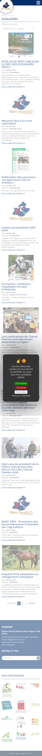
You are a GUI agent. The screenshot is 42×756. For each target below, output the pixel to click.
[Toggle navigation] (38, 2)
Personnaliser (21, 392)
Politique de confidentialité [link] (21, 396)
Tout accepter (21, 383)
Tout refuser (21, 388)
